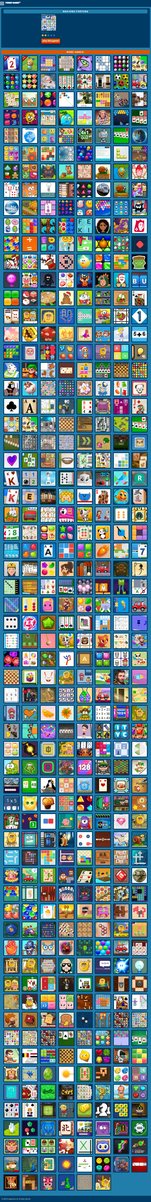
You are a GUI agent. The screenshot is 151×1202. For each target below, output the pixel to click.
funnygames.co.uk (19, 3)
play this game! (50, 40)
